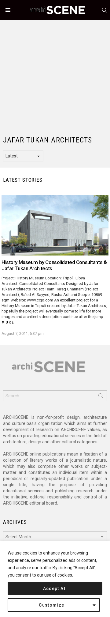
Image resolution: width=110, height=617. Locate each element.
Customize (51, 605)
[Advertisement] (55, 75)
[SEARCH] (104, 10)
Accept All (55, 588)
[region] (55, 579)
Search (101, 397)
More (8, 322)
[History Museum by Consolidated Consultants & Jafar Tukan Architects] (55, 225)
